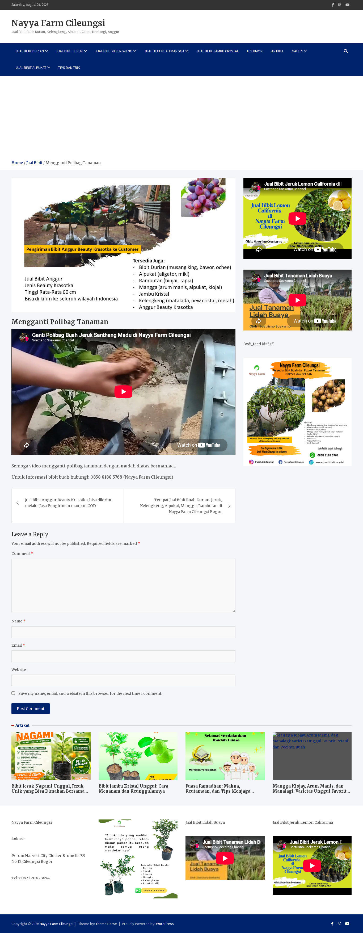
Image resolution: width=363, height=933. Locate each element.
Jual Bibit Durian (29, 51)
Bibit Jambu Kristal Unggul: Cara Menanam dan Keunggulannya (133, 789)
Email (18, 645)
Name (18, 621)
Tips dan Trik (69, 67)
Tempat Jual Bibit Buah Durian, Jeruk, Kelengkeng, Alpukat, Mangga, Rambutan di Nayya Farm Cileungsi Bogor (181, 505)
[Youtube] (347, 5)
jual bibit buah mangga (164, 51)
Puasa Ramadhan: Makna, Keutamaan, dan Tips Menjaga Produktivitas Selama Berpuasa (218, 791)
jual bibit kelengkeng (113, 51)
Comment (22, 553)
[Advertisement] (181, 120)
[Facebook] (333, 5)
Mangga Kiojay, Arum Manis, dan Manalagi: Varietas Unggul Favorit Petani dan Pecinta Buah (310, 791)
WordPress (165, 923)
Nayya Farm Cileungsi (58, 23)
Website (18, 669)
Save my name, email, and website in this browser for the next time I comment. (90, 693)
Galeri (297, 51)
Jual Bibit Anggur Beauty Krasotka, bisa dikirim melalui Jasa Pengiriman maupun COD (68, 502)
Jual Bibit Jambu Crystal (217, 51)
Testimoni (255, 51)
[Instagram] (339, 5)
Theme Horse (106, 923)
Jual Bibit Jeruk (69, 51)
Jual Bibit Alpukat (30, 67)
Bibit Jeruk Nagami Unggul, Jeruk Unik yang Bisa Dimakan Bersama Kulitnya (48, 791)
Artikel (277, 51)
